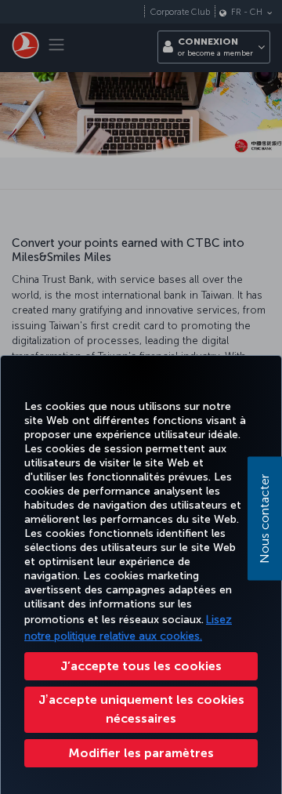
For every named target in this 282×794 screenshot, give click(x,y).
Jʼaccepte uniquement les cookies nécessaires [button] (141, 709)
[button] (141, 753)
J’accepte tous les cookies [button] (141, 665)
